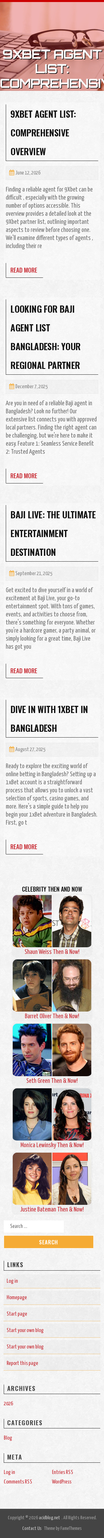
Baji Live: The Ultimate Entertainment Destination (53, 533)
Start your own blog (25, 1330)
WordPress (61, 1482)
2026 (8, 1403)
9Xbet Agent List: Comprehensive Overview (43, 132)
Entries (62, 1472)
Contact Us (32, 1528)
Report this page (22, 1363)
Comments (18, 1482)
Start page (17, 1314)
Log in (12, 1281)
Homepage (17, 1297)
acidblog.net (49, 1518)
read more (23, 269)
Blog (8, 1438)
